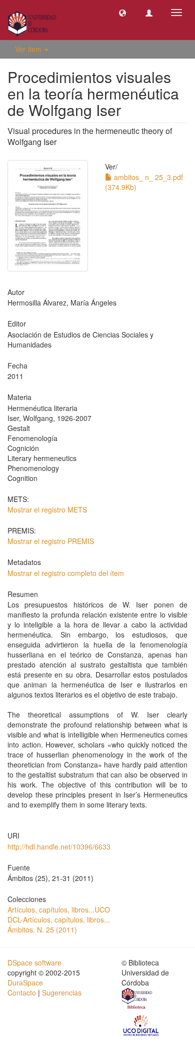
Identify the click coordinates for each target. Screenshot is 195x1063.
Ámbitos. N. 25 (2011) (42, 929)
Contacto (22, 993)
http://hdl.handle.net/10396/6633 (59, 847)
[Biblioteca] (138, 1000)
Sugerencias (62, 993)
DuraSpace (25, 983)
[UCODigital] (142, 1025)
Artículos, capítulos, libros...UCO (59, 909)
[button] (123, 12)
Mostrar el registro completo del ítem (66, 573)
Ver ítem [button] (29, 49)
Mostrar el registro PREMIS (51, 541)
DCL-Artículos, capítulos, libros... (59, 919)
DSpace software (35, 963)
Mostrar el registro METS (47, 509)
